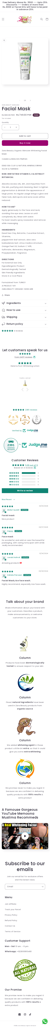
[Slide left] (19, 100)
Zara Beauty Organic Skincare (27, 1025)
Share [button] (7, 295)
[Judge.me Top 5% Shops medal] (37, 420)
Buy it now (25, 143)
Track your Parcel (13, 909)
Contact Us (10, 926)
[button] (3, 19)
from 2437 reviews (23, 357)
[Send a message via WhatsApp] (45, 1021)
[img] (25, 353)
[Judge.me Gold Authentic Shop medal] (13, 420)
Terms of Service (13, 931)
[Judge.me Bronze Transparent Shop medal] (25, 420)
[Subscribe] (42, 887)
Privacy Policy (11, 915)
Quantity (5, 122)
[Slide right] (30, 100)
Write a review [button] (25, 490)
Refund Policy (11, 920)
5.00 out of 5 (31, 465)
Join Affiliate (10, 904)
